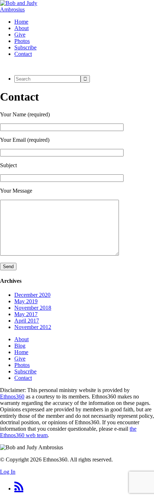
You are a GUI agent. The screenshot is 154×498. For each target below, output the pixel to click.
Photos (22, 365)
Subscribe (25, 371)
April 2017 (26, 321)
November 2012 (32, 327)
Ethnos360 (12, 396)
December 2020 (32, 295)
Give (19, 359)
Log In (7, 472)
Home (21, 352)
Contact (23, 378)
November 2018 (32, 308)
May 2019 (26, 301)
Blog (19, 346)
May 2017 (26, 314)
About (21, 339)
